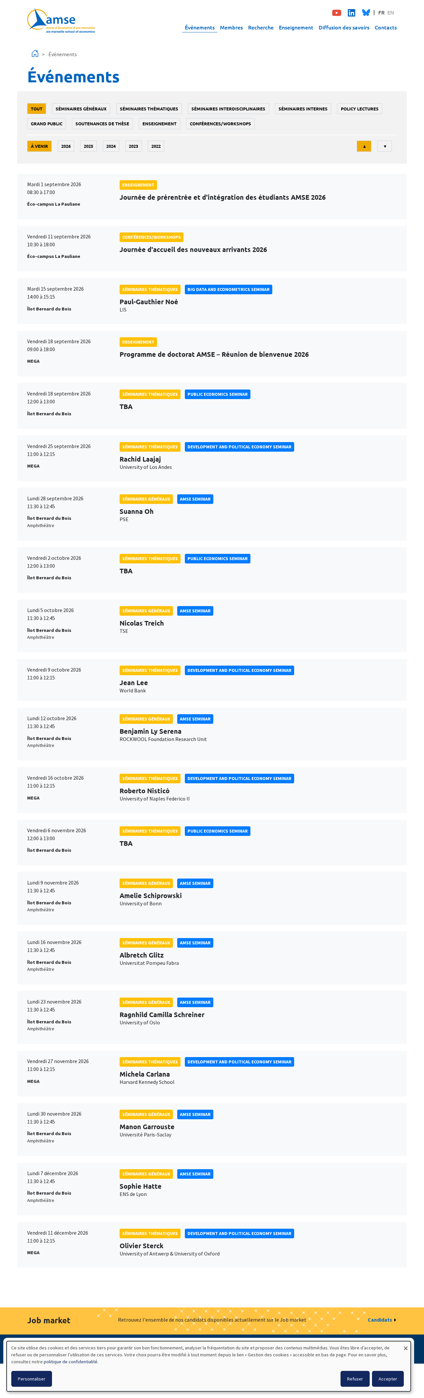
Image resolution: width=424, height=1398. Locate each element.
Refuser (355, 1379)
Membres (231, 27)
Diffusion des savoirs (344, 27)
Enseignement (296, 27)
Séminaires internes (303, 108)
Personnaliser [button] (31, 1379)
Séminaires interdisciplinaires (228, 108)
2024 (111, 146)
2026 (66, 146)
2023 (133, 146)
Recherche (261, 27)
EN (390, 12)
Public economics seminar (217, 394)
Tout (36, 108)
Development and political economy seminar (239, 447)
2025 (88, 146)
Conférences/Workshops (220, 123)
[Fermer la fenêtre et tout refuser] (406, 1345)
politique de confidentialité (70, 1362)
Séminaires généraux (81, 108)
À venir (39, 146)
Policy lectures (360, 108)
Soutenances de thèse (102, 123)
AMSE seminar (195, 499)
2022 (156, 146)
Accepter (388, 1379)
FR (381, 12)
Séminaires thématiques (149, 108)
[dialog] (209, 1366)
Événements (200, 27)
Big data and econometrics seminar (228, 289)
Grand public (46, 123)
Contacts (386, 27)
